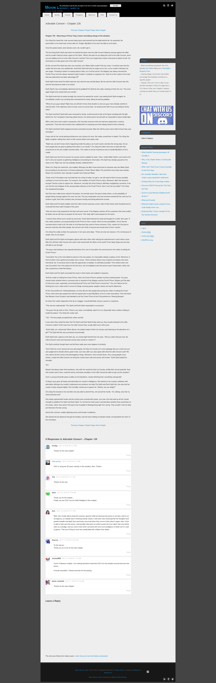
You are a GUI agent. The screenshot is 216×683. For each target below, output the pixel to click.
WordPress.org (147, 240)
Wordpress (108, 673)
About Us (91, 15)
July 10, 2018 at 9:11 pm (65, 511)
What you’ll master (148, 200)
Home (47, 15)
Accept (115, 6)
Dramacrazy (56, 461)
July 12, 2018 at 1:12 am (71, 558)
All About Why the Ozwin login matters (156, 181)
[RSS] (164, 6)
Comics (67, 15)
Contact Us (113, 15)
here (147, 68)
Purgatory (79, 15)
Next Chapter (101, 30)
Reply (128, 455)
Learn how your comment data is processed (91, 656)
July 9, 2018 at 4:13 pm (68, 446)
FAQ (102, 15)
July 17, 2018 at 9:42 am (74, 581)
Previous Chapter (77, 30)
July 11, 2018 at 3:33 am (68, 540)
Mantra (136, 670)
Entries (146, 232)
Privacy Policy (119, 670)
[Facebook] (168, 6)
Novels (57, 15)
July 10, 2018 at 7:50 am (66, 492)
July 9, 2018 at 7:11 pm (71, 461)
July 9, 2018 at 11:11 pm (65, 477)
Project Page (90, 30)
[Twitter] (172, 6)
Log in (144, 228)
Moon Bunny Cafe (81, 670)
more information (102, 6)
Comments (148, 236)
